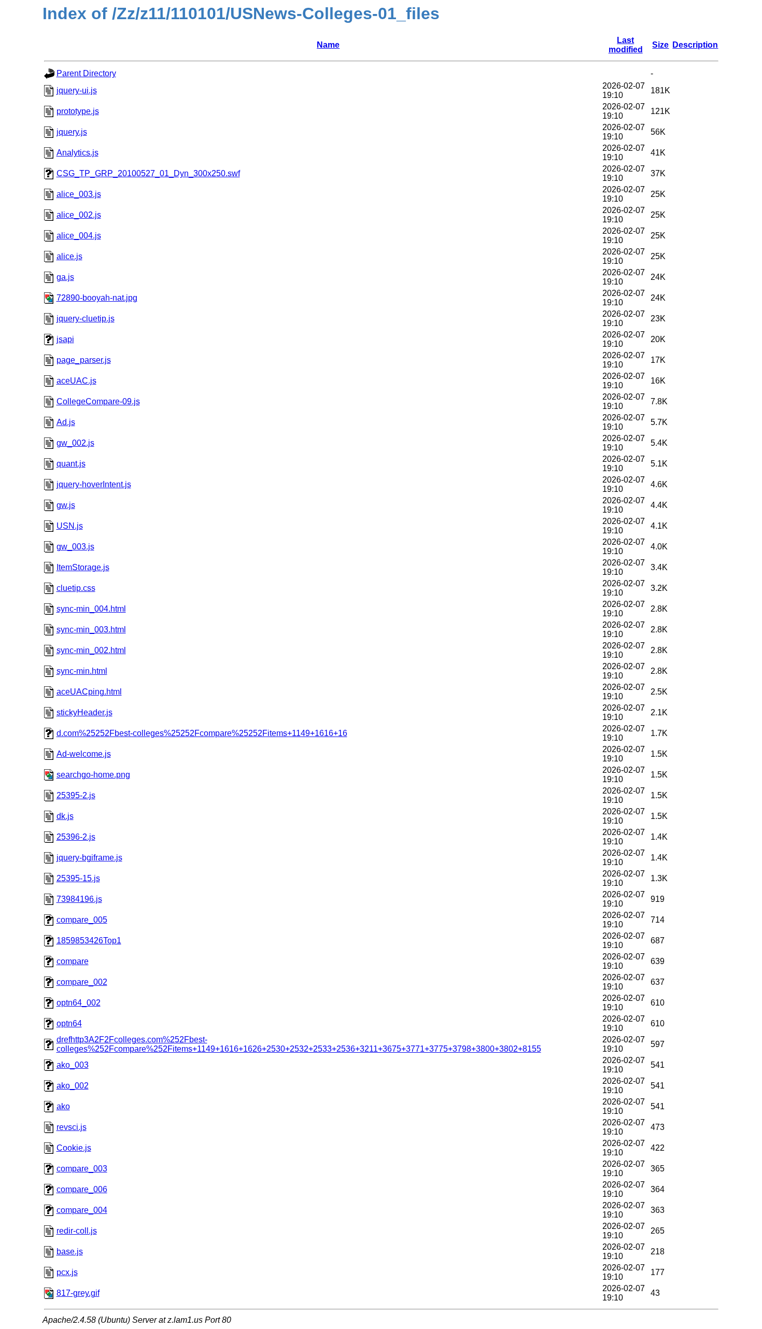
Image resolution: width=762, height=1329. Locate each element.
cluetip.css (76, 588)
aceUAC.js (76, 380)
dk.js (65, 816)
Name (328, 44)
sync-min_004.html (91, 608)
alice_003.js (79, 194)
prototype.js (78, 111)
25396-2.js (76, 836)
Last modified (626, 45)
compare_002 (82, 982)
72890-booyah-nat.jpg (97, 297)
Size (660, 44)
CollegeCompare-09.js (98, 401)
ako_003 (73, 1065)
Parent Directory (86, 73)
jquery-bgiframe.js (89, 857)
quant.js (71, 463)
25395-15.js (78, 878)
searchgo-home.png (93, 774)
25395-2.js (76, 795)
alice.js (69, 256)
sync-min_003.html (91, 629)
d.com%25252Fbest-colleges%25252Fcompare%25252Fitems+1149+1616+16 (202, 733)
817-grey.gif (78, 1293)
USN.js (70, 525)
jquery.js (72, 132)
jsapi (65, 339)
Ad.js (66, 422)
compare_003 (82, 1168)
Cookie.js (74, 1147)
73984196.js (79, 899)
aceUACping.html (89, 691)
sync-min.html (82, 671)
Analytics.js (77, 152)
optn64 (69, 1023)
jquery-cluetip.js (86, 318)
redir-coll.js (77, 1230)
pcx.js (67, 1272)
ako (63, 1106)
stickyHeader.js (84, 712)
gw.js (66, 505)
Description (695, 44)
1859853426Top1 (89, 940)
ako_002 (73, 1085)
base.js (70, 1251)
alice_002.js (79, 214)
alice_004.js (79, 235)
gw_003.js (75, 546)
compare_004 (82, 1210)
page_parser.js (84, 360)
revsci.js (72, 1127)
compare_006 (82, 1189)
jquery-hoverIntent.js (94, 484)
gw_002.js (75, 443)
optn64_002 (79, 1002)
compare (73, 961)
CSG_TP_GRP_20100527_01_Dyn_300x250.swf (148, 173)
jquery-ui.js (77, 90)
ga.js (65, 277)
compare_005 (82, 919)
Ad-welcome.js (84, 754)
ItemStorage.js (83, 567)
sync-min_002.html (91, 650)
